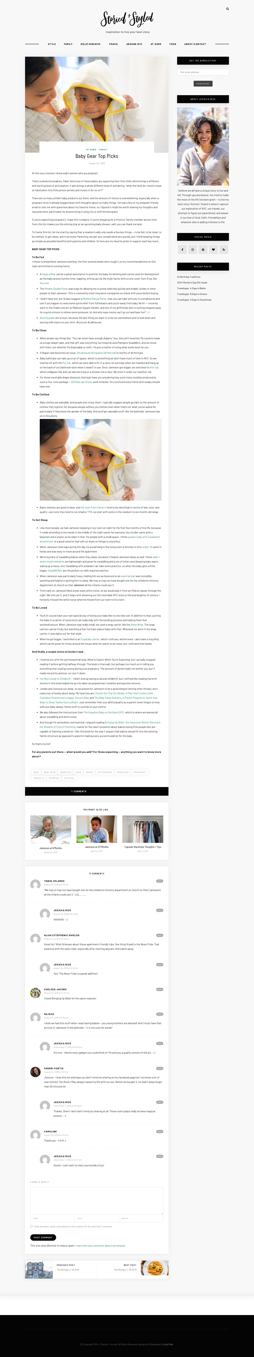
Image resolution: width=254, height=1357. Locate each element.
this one (44, 283)
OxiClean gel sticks (81, 381)
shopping (54, 778)
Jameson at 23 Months (97, 846)
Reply (160, 881)
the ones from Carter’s (93, 507)
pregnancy (139, 772)
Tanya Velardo (54, 880)
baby (36, 772)
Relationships (91, 43)
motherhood (105, 772)
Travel (113, 43)
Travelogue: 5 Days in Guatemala (194, 299)
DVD (104, 712)
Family (68, 43)
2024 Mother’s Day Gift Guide (192, 282)
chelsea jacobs (55, 989)
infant (89, 772)
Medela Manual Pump (94, 298)
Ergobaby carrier (90, 639)
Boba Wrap (137, 624)
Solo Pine (168, 1344)
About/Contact (195, 43)
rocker (145, 546)
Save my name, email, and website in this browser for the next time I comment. (73, 1226)
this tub (154, 367)
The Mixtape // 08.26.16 (125, 1269)
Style (52, 43)
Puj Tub (66, 362)
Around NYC (134, 43)
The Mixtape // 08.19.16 (68, 1269)
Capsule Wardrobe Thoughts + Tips (143, 846)
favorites (65, 772)
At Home (156, 43)
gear (78, 772)
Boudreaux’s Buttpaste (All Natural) (96, 352)
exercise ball (128, 576)
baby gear (49, 772)
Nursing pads (47, 317)
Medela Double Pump (56, 288)
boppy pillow (48, 274)
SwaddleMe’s (55, 570)
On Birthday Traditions (188, 276)
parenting (123, 772)
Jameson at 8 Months (50, 848)
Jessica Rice (62, 910)
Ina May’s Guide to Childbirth (55, 678)
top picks (69, 778)
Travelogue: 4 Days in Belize (191, 288)
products (39, 778)
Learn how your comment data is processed (100, 1245)
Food (173, 43)
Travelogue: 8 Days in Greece (192, 293)
